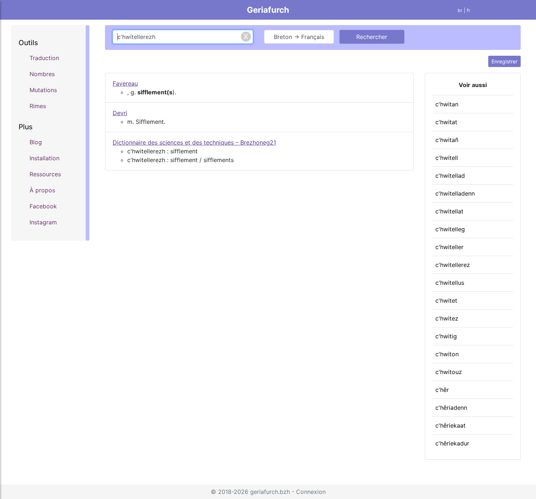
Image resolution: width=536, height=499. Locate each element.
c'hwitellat (449, 211)
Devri (120, 113)
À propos (42, 190)
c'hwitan (446, 104)
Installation (44, 158)
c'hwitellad (450, 175)
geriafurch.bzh (270, 491)
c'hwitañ (446, 140)
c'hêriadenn (451, 407)
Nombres (42, 74)
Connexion (311, 491)
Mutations (43, 90)
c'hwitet (446, 300)
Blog (36, 142)
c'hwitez (446, 318)
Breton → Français (299, 36)
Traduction (44, 58)
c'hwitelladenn (455, 193)
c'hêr (442, 389)
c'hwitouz (448, 372)
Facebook (43, 206)
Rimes (38, 106)
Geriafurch (268, 10)
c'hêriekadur (452, 443)
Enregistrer (504, 61)
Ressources (45, 174)
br (460, 10)
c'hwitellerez (452, 264)
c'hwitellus (449, 282)
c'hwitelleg (450, 229)
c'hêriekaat (450, 425)
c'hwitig (446, 336)
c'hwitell (446, 157)
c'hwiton (447, 354)
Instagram (43, 222)
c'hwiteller (449, 247)
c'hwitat (446, 122)
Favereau (125, 83)
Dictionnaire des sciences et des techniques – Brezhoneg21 (194, 142)
